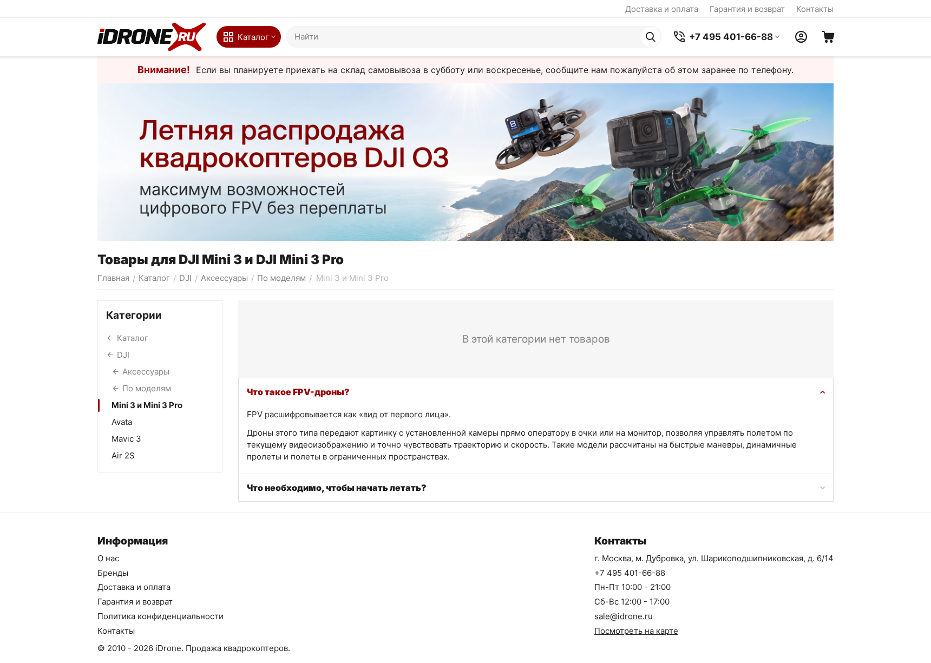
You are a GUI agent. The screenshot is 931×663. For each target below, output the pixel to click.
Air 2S (123, 455)
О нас (108, 558)
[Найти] (650, 37)
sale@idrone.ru (623, 616)
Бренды (112, 573)
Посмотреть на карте (636, 631)
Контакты (815, 9)
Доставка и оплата (661, 9)
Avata (122, 422)
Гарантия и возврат (747, 9)
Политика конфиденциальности (160, 616)
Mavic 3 (126, 439)
